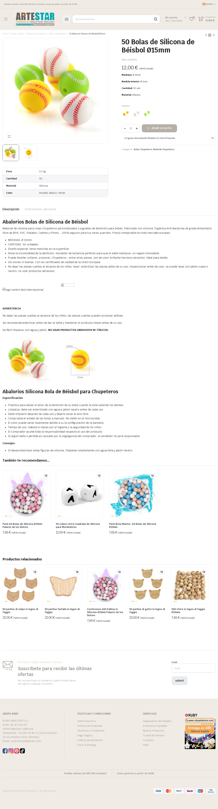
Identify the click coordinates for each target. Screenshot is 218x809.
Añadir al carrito (162, 128)
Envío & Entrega (86, 744)
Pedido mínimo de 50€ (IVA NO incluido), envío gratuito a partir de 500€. (41, 4)
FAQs (146, 744)
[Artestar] (35, 19)
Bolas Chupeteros (58, 33)
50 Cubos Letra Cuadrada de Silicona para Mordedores (78, 525)
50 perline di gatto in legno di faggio (147, 611)
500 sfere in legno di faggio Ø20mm (188, 611)
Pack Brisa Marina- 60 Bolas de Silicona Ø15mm (132, 525)
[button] (212, 138)
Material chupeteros (36, 33)
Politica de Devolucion (90, 740)
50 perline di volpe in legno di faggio (20, 611)
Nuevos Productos (153, 730)
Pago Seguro (84, 735)
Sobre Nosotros (86, 721)
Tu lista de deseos (153, 735)
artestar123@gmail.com (26, 741)
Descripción (11, 209)
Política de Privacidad (89, 725)
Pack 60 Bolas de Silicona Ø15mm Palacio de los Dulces (22, 525)
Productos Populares (155, 725)
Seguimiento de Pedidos (157, 721)
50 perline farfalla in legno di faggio (62, 611)
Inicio (5, 33)
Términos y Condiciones (91, 730)
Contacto (148, 740)
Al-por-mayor (17, 33)
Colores (126, 105)
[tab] (11, 209)
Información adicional (40, 209)
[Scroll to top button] (210, 801)
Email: (174, 662)
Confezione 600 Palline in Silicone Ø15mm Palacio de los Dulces (105, 612)
